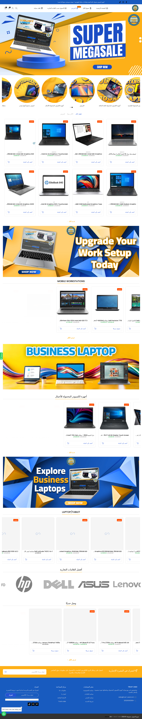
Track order (62, 701)
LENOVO (122, 152)
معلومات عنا (62, 690)
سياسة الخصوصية (88, 690)
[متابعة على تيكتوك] (120, 2)
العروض (75, 8)
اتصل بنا (63, 694)
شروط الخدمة (89, 701)
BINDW (107, 717)
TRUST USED (117, 717)
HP (88, 202)
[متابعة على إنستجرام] (123, 2)
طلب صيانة (37, 8)
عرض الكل (72, 221)
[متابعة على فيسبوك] (126, 2)
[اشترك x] (5, 671)
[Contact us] (4, 713)
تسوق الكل (86, 8)
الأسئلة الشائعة (61, 698)
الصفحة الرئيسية (101, 8)
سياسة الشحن (89, 698)
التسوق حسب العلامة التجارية (55, 8)
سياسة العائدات (89, 694)
